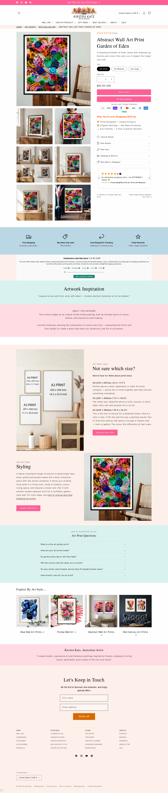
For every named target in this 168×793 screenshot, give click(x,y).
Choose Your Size (105, 432)
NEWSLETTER (124, 744)
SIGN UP (84, 716)
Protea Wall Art (65, 632)
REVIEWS (122, 737)
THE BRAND (89, 737)
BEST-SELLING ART (47, 27)
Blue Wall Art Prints (31, 632)
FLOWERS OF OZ (57, 734)
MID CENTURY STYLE (59, 744)
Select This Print (28, 508)
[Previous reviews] (99, 178)
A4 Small (103, 69)
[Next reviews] (149, 178)
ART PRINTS (30, 27)
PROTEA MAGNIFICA (58, 741)
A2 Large (135, 69)
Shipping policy (79, 786)
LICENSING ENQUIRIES (93, 744)
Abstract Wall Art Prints (101, 632)
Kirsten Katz (27, 786)
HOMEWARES (21, 737)
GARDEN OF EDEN (57, 737)
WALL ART (20, 734)
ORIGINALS (20, 748)
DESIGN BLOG (90, 748)
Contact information (94, 786)
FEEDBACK (123, 741)
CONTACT (123, 734)
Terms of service (65, 786)
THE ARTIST (89, 734)
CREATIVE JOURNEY (93, 741)
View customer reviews (84, 276)
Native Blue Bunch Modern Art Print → (140, 196)
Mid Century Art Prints (135, 632)
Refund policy (39, 786)
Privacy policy (52, 786)
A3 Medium (119, 69)
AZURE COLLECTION (59, 748)
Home (19, 27)
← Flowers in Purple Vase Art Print (109, 196)
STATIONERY (21, 741)
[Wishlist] (1, 790)
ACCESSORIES (22, 744)
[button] (19, 13)
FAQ (120, 748)
